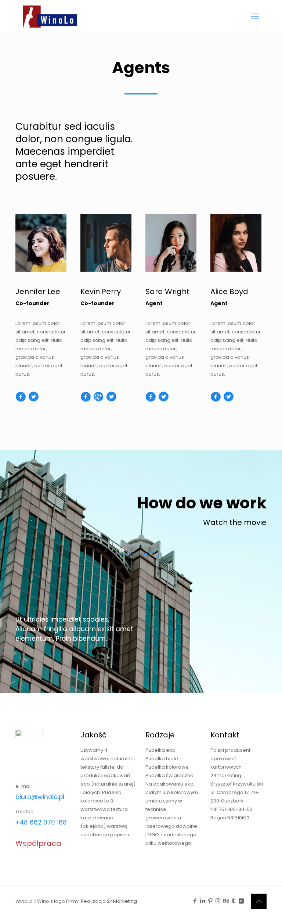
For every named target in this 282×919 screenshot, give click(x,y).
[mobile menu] (255, 16)
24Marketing (122, 901)
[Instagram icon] (218, 901)
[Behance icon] (225, 901)
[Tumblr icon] (233, 901)
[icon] (241, 901)
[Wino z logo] (52, 16)
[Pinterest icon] (210, 901)
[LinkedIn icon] (202, 901)
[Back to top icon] (259, 901)
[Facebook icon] (195, 901)
